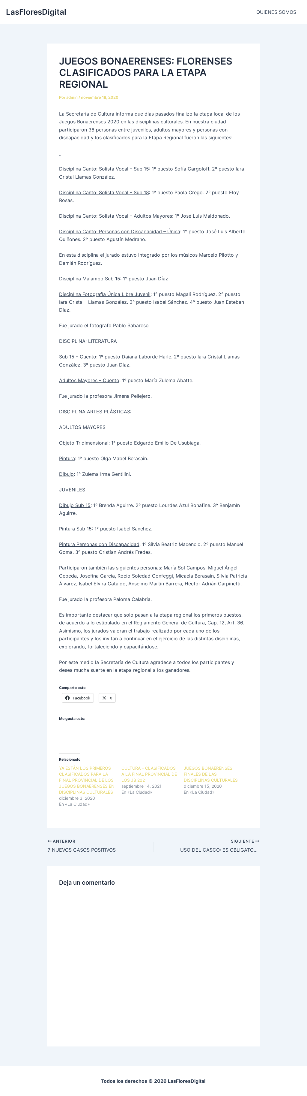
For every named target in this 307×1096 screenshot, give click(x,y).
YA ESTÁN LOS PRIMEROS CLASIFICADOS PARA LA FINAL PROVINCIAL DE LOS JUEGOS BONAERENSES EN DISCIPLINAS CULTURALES (87, 780)
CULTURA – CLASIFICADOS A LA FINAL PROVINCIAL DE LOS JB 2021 (149, 774)
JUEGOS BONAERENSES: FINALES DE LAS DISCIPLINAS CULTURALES (211, 774)
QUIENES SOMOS (276, 12)
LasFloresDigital (36, 12)
